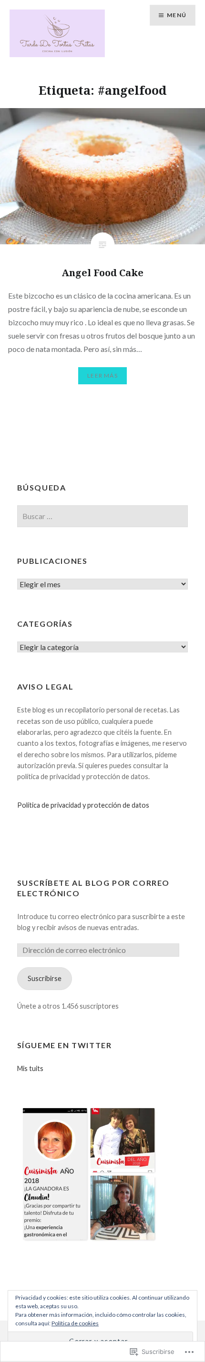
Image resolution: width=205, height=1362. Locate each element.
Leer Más (102, 375)
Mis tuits (30, 1068)
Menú (176, 15)
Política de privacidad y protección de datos (83, 805)
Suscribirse (45, 978)
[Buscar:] (102, 516)
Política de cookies (75, 1323)
